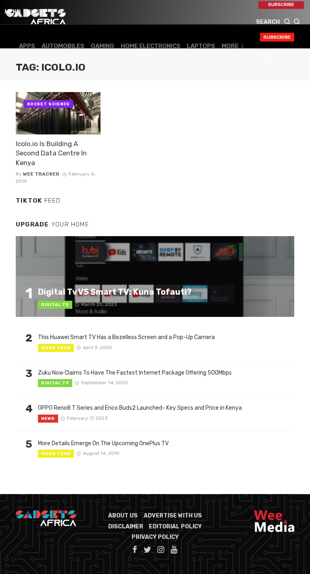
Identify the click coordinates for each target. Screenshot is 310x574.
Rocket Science (48, 104)
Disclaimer (125, 526)
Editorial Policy (175, 526)
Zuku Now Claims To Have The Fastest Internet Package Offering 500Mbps (135, 372)
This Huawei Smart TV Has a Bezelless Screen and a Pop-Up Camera (126, 337)
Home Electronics (150, 46)
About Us (123, 515)
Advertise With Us (173, 515)
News (48, 418)
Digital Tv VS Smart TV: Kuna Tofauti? (115, 292)
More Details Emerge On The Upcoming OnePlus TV (103, 443)
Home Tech (56, 348)
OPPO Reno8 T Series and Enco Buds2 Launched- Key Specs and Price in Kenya (140, 407)
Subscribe (281, 4)
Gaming (102, 46)
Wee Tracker (41, 174)
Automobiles (63, 46)
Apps (27, 46)
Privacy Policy (155, 537)
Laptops (201, 46)
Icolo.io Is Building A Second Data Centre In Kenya (51, 153)
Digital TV (55, 304)
